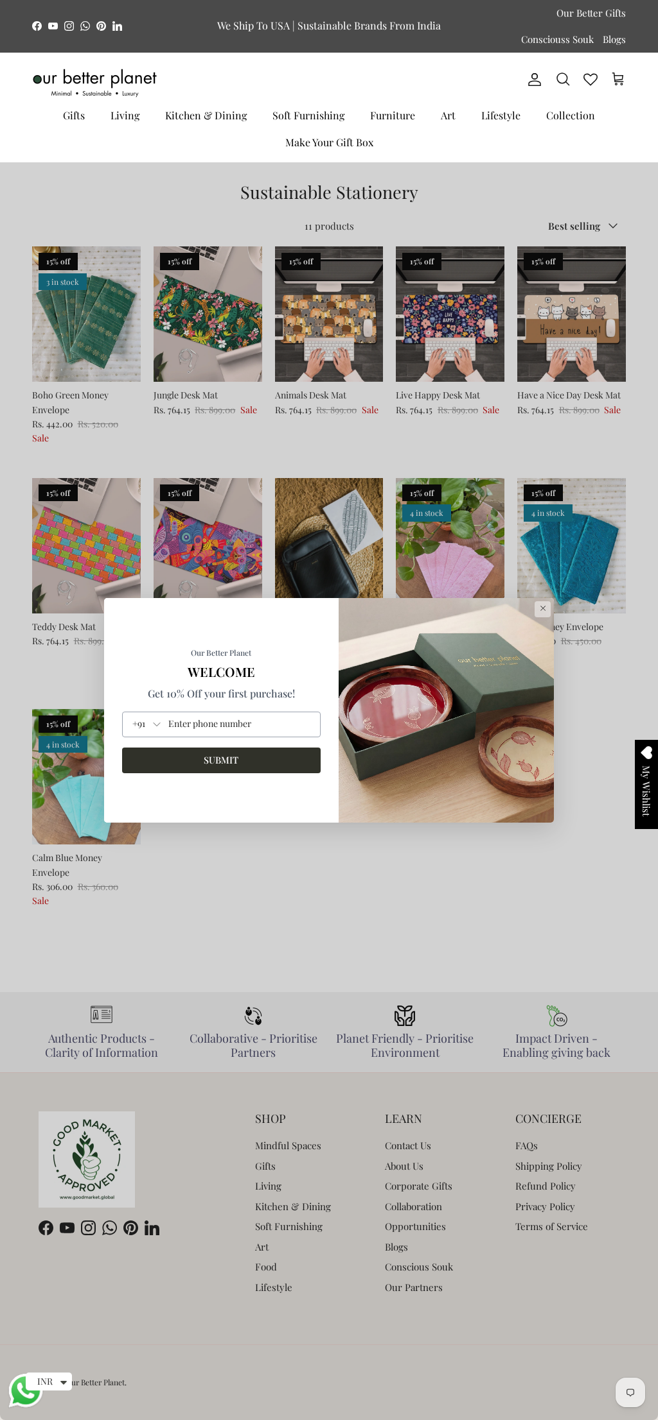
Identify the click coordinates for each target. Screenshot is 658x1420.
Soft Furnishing (308, 115)
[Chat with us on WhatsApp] (25, 1405)
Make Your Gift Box (329, 142)
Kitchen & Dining (206, 115)
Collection (570, 115)
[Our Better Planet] (94, 83)
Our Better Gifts (591, 12)
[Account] (532, 79)
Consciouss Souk (557, 39)
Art (448, 115)
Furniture (392, 115)
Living (125, 115)
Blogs (614, 39)
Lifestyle (500, 115)
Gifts (74, 115)
